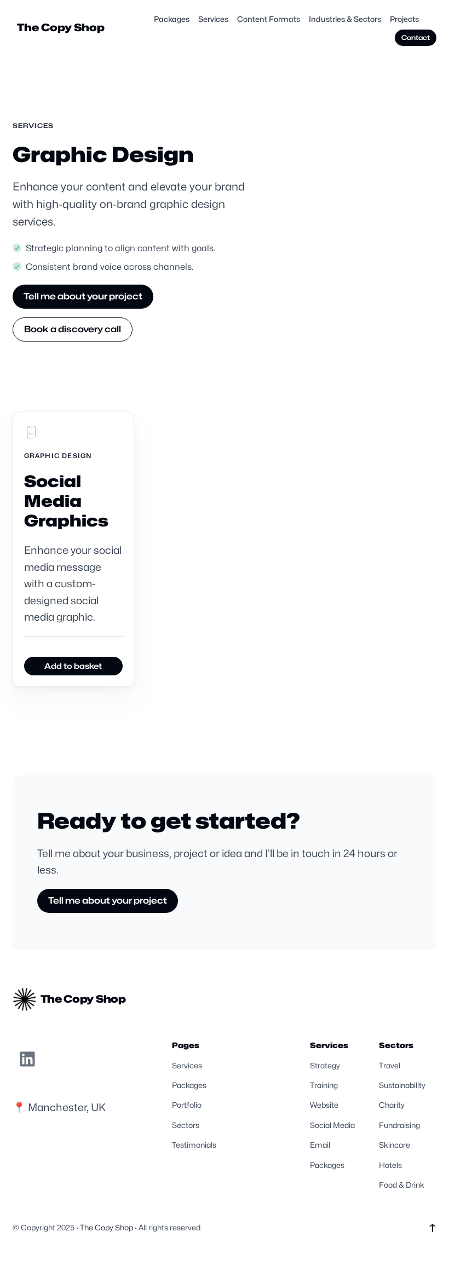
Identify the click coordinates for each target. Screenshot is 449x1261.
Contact (415, 37)
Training (324, 1085)
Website (324, 1104)
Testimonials (194, 1144)
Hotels (390, 1165)
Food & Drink (401, 1184)
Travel (389, 1065)
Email (320, 1144)
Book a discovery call (72, 329)
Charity (392, 1104)
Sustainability (402, 1085)
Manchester (57, 1107)
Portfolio (187, 1104)
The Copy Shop (61, 27)
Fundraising (399, 1125)
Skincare (394, 1144)
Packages (189, 1085)
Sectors (185, 1125)
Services (33, 126)
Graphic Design (58, 456)
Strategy (325, 1065)
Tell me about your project (83, 296)
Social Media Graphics (66, 501)
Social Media (332, 1125)
